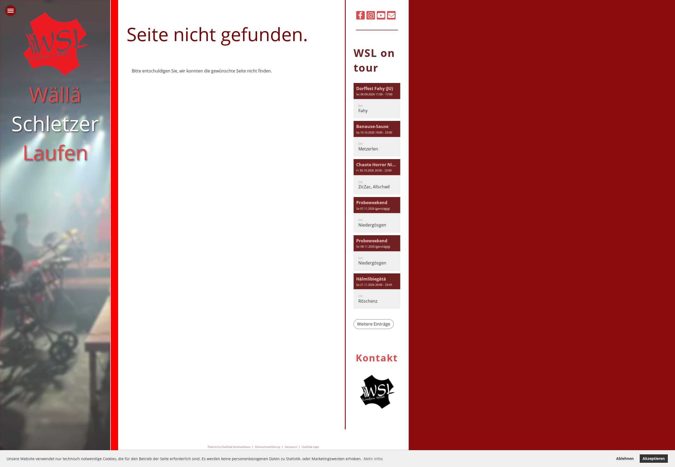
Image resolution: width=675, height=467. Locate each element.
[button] (377, 101)
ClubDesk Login (310, 447)
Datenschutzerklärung (267, 447)
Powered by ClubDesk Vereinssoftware (229, 447)
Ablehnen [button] (625, 458)
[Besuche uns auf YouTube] (381, 16)
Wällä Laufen (55, 123)
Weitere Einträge (373, 324)
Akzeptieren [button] (654, 458)
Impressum (291, 447)
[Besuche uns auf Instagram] (371, 16)
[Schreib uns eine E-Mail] (391, 16)
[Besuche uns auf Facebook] (360, 16)
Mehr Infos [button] (373, 458)
